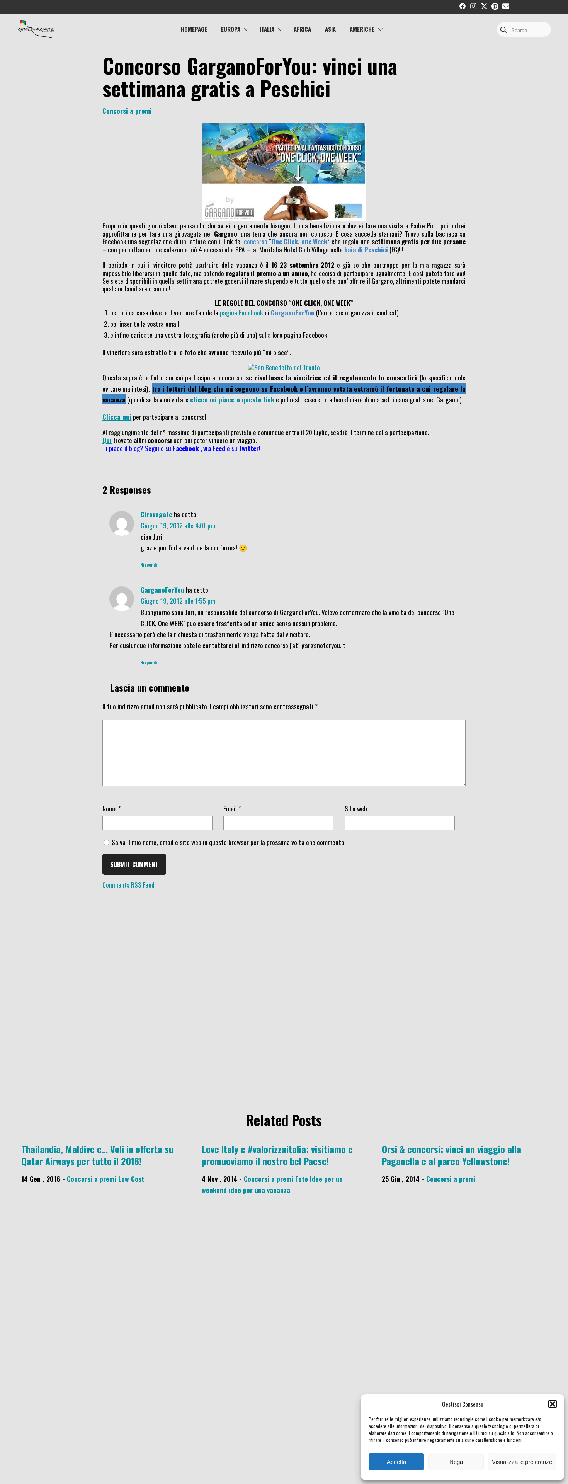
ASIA (330, 29)
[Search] (503, 30)
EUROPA (230, 29)
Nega (456, 1461)
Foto (301, 1179)
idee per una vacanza (259, 1190)
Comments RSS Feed (128, 884)
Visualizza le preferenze (522, 1461)
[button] (552, 1404)
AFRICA (302, 29)
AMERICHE (362, 29)
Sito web (356, 808)
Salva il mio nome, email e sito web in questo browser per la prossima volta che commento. (228, 842)
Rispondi (148, 565)
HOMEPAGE (194, 29)
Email (232, 808)
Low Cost (131, 1179)
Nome (111, 808)
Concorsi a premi (127, 111)
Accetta (396, 1461)
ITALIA (267, 29)
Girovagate (156, 514)
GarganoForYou (162, 589)
